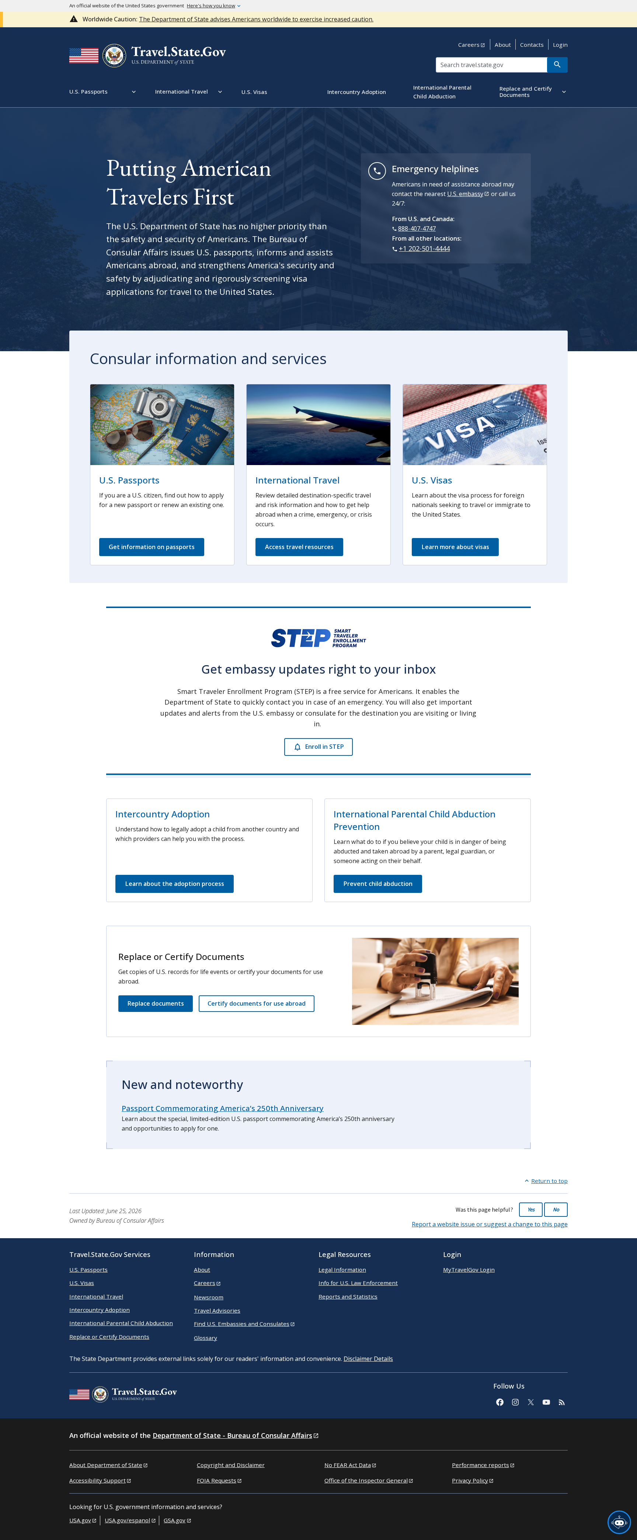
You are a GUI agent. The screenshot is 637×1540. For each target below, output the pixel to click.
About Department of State (105, 1465)
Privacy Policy (470, 1480)
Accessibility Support (97, 1480)
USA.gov (80, 1520)
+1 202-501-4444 (424, 248)
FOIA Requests (216, 1480)
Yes (531, 1209)
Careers (469, 44)
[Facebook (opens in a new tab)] (499, 1401)
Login (560, 44)
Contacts (532, 44)
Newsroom (208, 1297)
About (503, 44)
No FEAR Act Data (347, 1465)
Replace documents (155, 1003)
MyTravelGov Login (469, 1269)
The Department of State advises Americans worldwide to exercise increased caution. (256, 19)
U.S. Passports (129, 480)
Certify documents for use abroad (257, 1003)
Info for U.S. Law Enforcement (358, 1282)
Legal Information (342, 1269)
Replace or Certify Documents (109, 1336)
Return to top (549, 1180)
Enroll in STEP (324, 747)
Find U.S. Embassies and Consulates (241, 1323)
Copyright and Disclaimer (231, 1465)
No (556, 1209)
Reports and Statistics (347, 1296)
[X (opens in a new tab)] (530, 1401)
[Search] (557, 65)
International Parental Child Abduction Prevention (414, 820)
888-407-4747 (417, 228)
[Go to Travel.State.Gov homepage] (123, 1395)
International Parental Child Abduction (121, 1323)
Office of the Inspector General (366, 1480)
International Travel (297, 480)
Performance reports (480, 1465)
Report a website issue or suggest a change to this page (490, 1224)
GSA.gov (174, 1520)
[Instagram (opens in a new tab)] (515, 1401)
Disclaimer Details (368, 1359)
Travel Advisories (217, 1310)
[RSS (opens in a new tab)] (561, 1401)
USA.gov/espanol (127, 1520)
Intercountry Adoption (162, 814)
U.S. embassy (465, 194)
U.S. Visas (432, 480)
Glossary (205, 1337)
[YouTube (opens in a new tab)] (546, 1401)
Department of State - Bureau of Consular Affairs (232, 1435)
